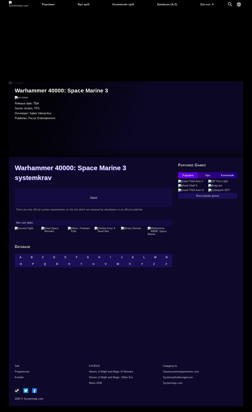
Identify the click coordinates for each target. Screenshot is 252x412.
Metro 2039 (95, 383)
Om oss (207, 4)
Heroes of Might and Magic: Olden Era (111, 377)
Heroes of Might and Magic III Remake (111, 371)
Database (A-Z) (167, 4)
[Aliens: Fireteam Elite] (80, 231)
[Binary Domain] (133, 231)
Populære (48, 4)
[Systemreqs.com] (18, 5)
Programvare (22, 371)
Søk (17, 365)
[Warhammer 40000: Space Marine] (160, 231)
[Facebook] (34, 390)
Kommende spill (123, 4)
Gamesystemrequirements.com (181, 371)
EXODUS (94, 365)
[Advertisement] (126, 45)
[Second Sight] (27, 231)
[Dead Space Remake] (53, 231)
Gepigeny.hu (170, 365)
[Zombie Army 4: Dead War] (106, 231)
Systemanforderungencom (178, 377)
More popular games (207, 195)
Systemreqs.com (173, 383)
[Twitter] (25, 390)
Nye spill (83, 4)
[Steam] (17, 390)
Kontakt (19, 377)
